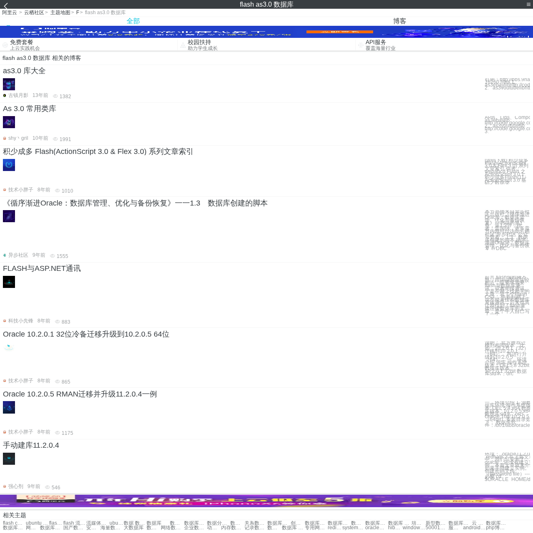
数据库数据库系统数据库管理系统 (177, 523)
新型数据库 (437, 523)
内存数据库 (232, 528)
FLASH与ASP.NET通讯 (42, 268)
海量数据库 (111, 528)
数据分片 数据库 (218, 523)
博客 (399, 21)
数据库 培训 (399, 523)
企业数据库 (195, 528)
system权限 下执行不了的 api (353, 528)
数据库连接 (339, 523)
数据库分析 (14, 528)
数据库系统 (51, 528)
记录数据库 (255, 528)
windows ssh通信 (414, 528)
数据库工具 (274, 528)
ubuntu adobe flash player (117, 523)
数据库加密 (154, 528)
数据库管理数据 (237, 523)
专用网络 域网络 (316, 528)
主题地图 (60, 12)
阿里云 (9, 12)
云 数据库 (479, 523)
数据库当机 (358, 523)
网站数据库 (33, 528)
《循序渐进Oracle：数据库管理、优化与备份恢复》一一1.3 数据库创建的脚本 (135, 203)
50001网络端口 (437, 528)
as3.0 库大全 (24, 71)
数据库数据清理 (195, 523)
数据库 (154, 523)
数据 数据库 (135, 523)
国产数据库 (74, 528)
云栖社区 (34, 12)
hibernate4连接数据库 (395, 528)
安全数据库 (93, 528)
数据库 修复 (293, 528)
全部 (133, 21)
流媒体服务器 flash (97, 523)
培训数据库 (418, 523)
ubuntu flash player (37, 523)
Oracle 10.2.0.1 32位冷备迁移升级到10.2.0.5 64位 (86, 334)
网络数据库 (172, 528)
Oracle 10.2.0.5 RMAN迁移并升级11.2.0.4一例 (80, 394)
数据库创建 (278, 523)
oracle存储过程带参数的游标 (376, 528)
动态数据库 (214, 528)
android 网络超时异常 (474, 528)
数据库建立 (459, 523)
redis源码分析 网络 (335, 528)
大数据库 (134, 528)
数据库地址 (497, 523)
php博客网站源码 (497, 528)
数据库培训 (376, 523)
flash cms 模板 (14, 523)
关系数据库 (255, 523)
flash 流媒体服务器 (74, 523)
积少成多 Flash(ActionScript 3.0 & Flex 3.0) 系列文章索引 (98, 151)
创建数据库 (298, 523)
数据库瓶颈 (316, 523)
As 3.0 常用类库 (29, 108)
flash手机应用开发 (56, 523)
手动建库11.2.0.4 (31, 445)
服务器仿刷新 (455, 528)
